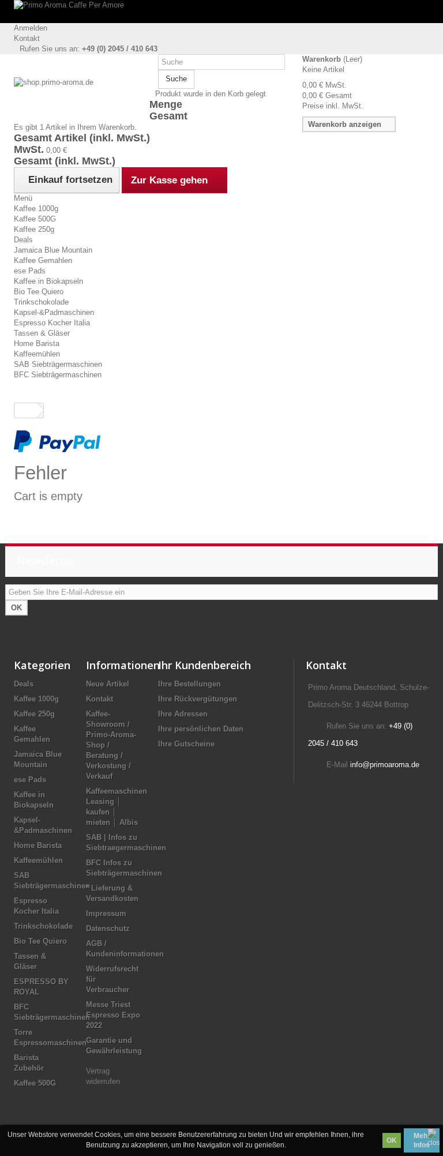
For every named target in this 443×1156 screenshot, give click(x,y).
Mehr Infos (422, 1140)
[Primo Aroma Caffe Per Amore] (221, 11)
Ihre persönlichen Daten (200, 729)
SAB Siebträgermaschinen (58, 364)
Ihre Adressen (183, 714)
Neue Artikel (107, 684)
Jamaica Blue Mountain (53, 250)
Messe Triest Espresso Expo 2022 (113, 1015)
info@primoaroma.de (384, 764)
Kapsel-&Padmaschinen (54, 312)
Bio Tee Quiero (38, 291)
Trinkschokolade (41, 302)
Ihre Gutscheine (186, 744)
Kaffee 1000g (36, 208)
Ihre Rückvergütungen (197, 699)
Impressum (106, 913)
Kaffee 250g (34, 229)
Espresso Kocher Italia (52, 322)
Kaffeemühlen (37, 354)
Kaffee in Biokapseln (48, 281)
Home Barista (36, 343)
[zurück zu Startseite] (26, 410)
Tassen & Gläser (42, 333)
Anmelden (30, 28)
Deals (23, 239)
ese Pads (30, 271)
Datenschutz (108, 928)
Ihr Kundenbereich (204, 665)
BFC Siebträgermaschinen (58, 374)
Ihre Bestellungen (189, 684)
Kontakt (27, 38)
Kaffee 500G (35, 219)
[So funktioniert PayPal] (57, 440)
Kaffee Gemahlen (43, 260)
